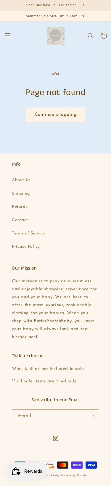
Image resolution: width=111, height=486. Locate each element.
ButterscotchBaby (47, 475)
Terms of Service (28, 233)
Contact (20, 220)
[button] (7, 35)
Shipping (21, 193)
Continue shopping (56, 114)
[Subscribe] (92, 416)
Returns (19, 207)
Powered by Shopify (73, 475)
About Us (21, 180)
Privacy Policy (26, 246)
